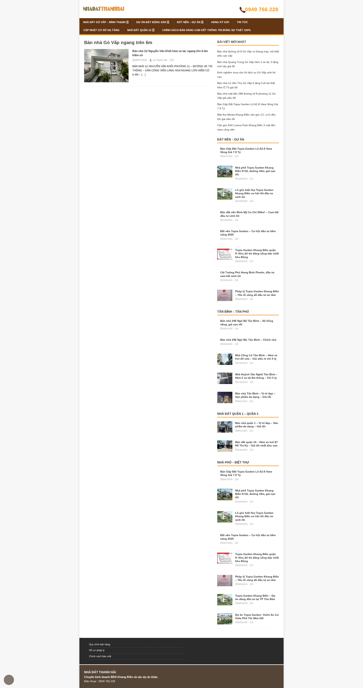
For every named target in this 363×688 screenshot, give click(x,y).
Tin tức (242, 22)
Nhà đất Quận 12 (139, 30)
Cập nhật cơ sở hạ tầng (101, 30)
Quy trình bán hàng (99, 644)
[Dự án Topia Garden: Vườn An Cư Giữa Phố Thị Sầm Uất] (224, 622)
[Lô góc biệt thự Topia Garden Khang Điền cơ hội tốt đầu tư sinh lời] (224, 197)
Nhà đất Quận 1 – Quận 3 (237, 413)
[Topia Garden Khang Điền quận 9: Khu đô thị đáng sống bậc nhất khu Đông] (224, 257)
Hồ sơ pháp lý (97, 650)
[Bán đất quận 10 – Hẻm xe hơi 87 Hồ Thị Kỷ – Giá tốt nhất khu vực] (224, 449)
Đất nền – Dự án (188, 22)
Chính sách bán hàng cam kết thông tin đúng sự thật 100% (206, 30)
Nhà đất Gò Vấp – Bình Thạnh (104, 22)
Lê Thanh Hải (160, 60)
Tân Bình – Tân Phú (233, 311)
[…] (143, 74)
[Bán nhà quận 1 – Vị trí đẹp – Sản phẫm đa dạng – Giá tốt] (224, 430)
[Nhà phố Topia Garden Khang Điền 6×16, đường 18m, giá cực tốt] (224, 175)
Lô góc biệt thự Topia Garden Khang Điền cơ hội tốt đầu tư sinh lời (254, 193)
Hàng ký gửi (220, 22)
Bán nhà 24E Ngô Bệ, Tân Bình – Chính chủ (248, 339)
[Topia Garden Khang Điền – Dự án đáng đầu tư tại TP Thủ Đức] (224, 603)
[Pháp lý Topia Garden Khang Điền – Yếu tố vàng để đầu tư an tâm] (224, 298)
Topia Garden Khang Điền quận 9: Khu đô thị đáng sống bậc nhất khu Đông (257, 253)
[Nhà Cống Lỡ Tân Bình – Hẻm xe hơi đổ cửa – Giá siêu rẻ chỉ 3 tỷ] (224, 362)
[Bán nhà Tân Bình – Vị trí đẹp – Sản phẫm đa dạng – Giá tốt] (224, 401)
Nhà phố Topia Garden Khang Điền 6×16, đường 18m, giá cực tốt (255, 171)
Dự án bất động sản (151, 22)
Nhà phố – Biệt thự (233, 462)
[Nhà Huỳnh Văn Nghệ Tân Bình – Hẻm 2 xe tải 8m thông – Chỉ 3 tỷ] (224, 381)
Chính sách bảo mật (100, 656)
